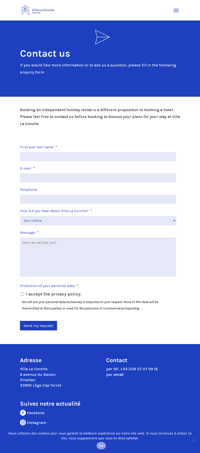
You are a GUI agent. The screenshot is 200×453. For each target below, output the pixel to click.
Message (29, 232)
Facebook (35, 413)
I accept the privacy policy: (53, 294)
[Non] (193, 440)
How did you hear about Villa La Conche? (56, 211)
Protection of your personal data (49, 286)
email (118, 374)
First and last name (38, 147)
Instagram (36, 422)
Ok (101, 446)
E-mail (27, 168)
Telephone (28, 189)
